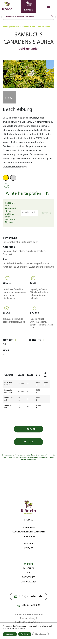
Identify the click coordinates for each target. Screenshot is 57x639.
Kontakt (28, 548)
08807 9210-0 (31, 605)
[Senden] (52, 17)
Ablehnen (24, 634)
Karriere (28, 564)
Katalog (6, 27)
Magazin (28, 544)
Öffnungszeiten (28, 582)
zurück (31, 429)
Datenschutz (28, 577)
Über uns (28, 520)
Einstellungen (40, 634)
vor (31, 441)
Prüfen (44, 212)
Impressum (28, 568)
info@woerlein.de (31, 596)
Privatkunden (28, 527)
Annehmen (10, 634)
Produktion (29, 536)
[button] (8, 97)
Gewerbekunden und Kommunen (28, 532)
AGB (28, 573)
